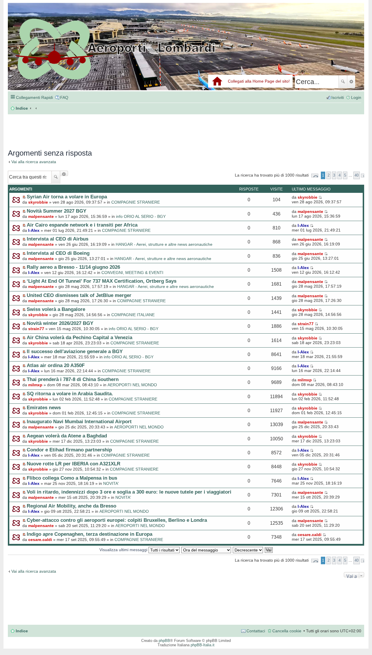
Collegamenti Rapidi (34, 97)
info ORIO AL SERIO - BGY (141, 216)
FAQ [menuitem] (64, 97)
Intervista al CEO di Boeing (58, 253)
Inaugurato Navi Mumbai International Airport (79, 421)
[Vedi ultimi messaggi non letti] (24, 197)
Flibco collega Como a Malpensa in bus (72, 478)
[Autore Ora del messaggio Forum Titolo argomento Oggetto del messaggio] (206, 549)
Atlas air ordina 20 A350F (56, 365)
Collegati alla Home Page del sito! (259, 81)
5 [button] (345, 175)
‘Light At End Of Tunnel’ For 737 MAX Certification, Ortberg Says (101, 281)
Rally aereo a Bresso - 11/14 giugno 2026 (73, 267)
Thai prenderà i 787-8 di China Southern (73, 379)
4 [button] (340, 175)
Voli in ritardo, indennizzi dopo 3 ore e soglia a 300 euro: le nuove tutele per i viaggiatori (129, 492)
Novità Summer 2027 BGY (56, 211)
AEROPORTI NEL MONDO (132, 384)
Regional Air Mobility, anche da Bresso (71, 506)
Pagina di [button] (314, 175)
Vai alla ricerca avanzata (33, 161)
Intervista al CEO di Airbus (57, 239)
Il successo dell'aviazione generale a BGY (75, 351)
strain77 (36, 328)
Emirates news (44, 407)
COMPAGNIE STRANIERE (135, 202)
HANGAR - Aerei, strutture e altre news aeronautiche (164, 244)
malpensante (41, 216)
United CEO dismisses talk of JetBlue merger (79, 295)
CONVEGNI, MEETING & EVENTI (132, 272)
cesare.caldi (40, 539)
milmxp (35, 384)
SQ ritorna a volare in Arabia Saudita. (70, 393)
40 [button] (357, 175)
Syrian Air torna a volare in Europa (67, 197)
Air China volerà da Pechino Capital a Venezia (79, 337)
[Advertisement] (95, 128)
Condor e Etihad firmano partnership (69, 450)
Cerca (343, 81)
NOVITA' (111, 483)
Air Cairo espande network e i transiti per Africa (82, 225)
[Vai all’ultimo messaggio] (320, 197)
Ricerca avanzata (351, 81)
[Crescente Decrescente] (248, 549)
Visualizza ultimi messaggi (124, 549)
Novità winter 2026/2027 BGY (60, 323)
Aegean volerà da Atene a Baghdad (67, 436)
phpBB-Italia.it (202, 645)
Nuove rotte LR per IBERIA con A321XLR (73, 464)
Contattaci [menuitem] (255, 631)
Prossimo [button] (362, 175)
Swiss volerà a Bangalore (56, 309)
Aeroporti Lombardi (186, 53)
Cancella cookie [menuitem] (286, 631)
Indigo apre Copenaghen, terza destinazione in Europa (89, 534)
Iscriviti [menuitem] (337, 97)
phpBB (164, 640)
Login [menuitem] (356, 97)
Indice (22, 631)
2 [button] (329, 175)
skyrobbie (38, 202)
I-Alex (34, 230)
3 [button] (334, 175)
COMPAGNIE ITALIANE (133, 314)
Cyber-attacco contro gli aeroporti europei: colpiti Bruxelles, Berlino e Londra (117, 520)
